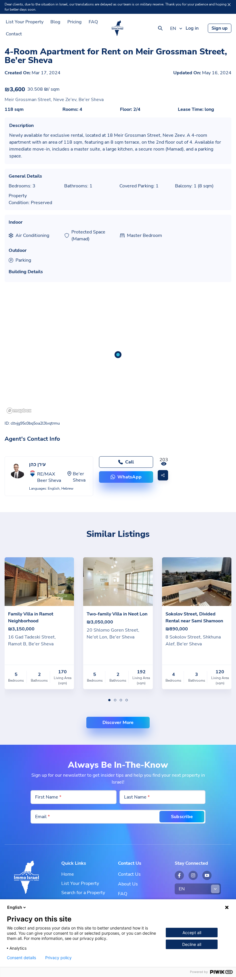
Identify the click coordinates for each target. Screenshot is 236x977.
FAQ (93, 22)
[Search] (160, 28)
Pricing (74, 22)
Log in (192, 28)
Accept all (191, 932)
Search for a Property (83, 892)
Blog (55, 22)
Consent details (21, 957)
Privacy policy (58, 957)
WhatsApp (129, 477)
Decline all (191, 944)
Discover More (118, 722)
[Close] (229, 4)
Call (129, 462)
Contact (14, 34)
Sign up (220, 28)
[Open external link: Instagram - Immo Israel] (193, 875)
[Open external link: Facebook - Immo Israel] (179, 875)
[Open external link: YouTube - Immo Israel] (207, 875)
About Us (128, 884)
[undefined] (109, 700)
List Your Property (24, 22)
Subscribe (182, 816)
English (14, 907)
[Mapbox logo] (19, 410)
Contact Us (129, 874)
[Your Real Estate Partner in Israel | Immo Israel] (117, 28)
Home (67, 874)
